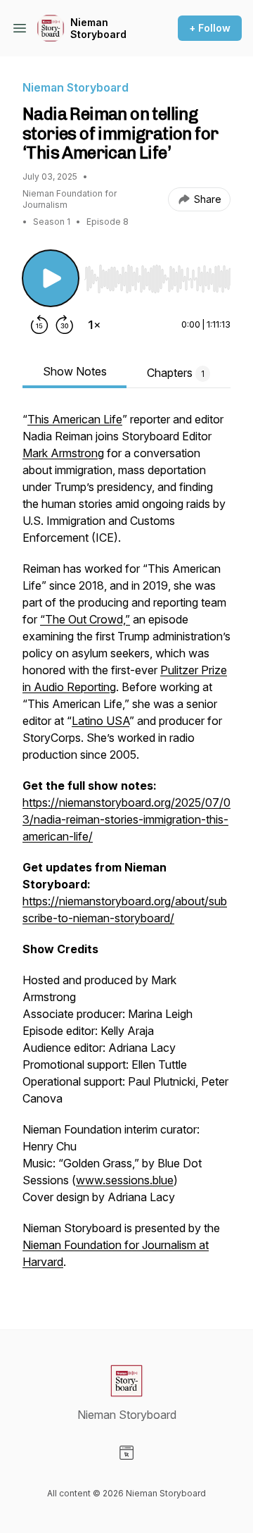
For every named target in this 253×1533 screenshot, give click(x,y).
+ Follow (210, 28)
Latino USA (100, 721)
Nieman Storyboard (98, 28)
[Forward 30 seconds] (64, 325)
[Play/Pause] (50, 278)
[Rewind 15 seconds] (39, 325)
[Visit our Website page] (126, 1453)
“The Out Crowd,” (85, 619)
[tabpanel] (126, 847)
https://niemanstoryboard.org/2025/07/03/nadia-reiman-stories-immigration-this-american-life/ (126, 819)
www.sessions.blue (125, 1180)
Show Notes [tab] (75, 371)
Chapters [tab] (176, 373)
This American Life (74, 419)
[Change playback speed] (94, 325)
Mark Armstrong (63, 453)
